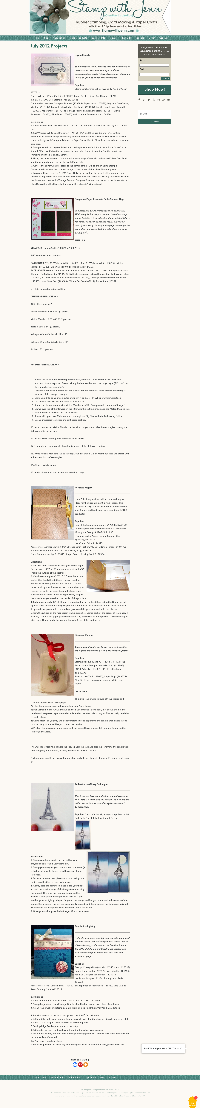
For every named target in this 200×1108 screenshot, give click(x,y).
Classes (113, 38)
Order (152, 38)
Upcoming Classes (95, 1077)
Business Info (98, 38)
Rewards (126, 38)
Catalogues (59, 38)
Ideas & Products (78, 38)
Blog (46, 38)
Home (36, 38)
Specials (140, 38)
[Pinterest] (80, 1064)
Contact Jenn (39, 1077)
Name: (142, 60)
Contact (163, 38)
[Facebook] (75, 1064)
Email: (142, 69)
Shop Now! (154, 89)
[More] (85, 1064)
